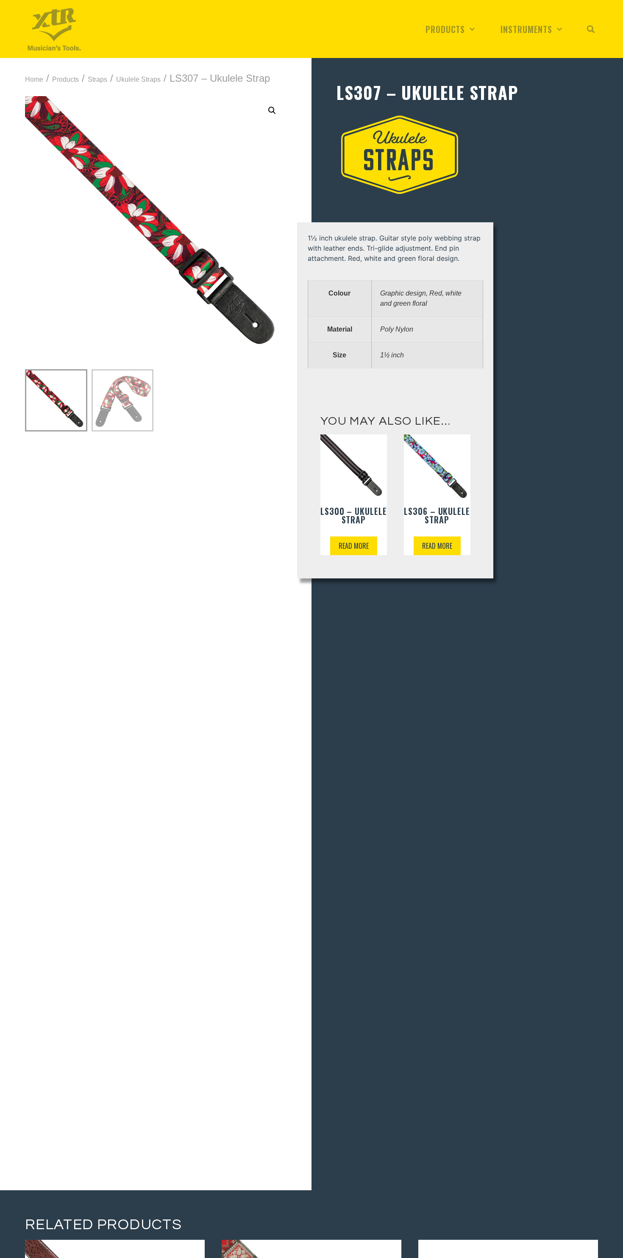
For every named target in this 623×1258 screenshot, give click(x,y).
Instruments (526, 29)
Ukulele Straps (138, 79)
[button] (591, 29)
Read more (354, 546)
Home (34, 79)
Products (445, 29)
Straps (97, 79)
